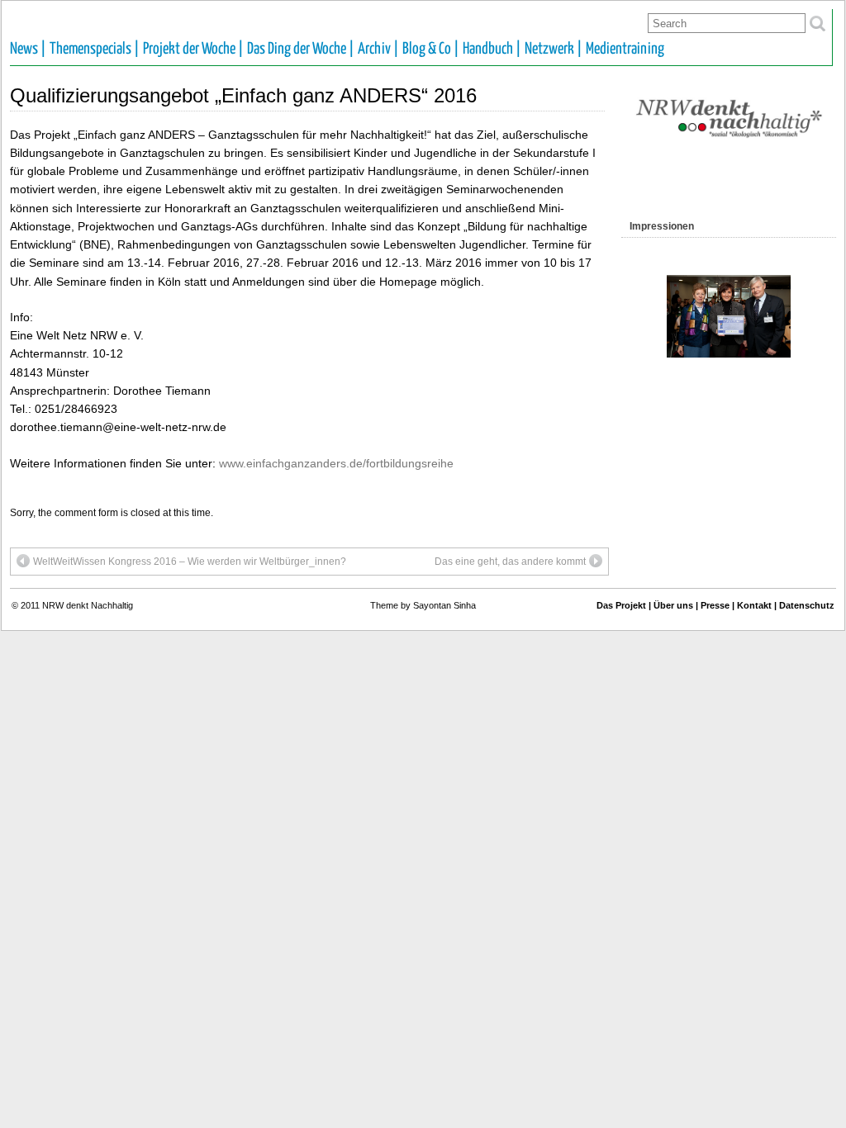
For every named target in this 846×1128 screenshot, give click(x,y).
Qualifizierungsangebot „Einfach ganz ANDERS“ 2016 (243, 95)
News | (28, 49)
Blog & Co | (430, 49)
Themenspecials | (95, 49)
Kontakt (754, 605)
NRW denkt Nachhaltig (87, 605)
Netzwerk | (553, 49)
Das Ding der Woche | (300, 49)
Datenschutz (806, 605)
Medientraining (625, 49)
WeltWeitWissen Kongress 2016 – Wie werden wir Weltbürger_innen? (189, 561)
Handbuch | (492, 49)
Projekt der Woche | (193, 49)
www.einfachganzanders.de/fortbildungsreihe (336, 463)
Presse (715, 605)
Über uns (673, 605)
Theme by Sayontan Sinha (423, 605)
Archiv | (378, 49)
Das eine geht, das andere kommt (510, 561)
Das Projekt (621, 605)
